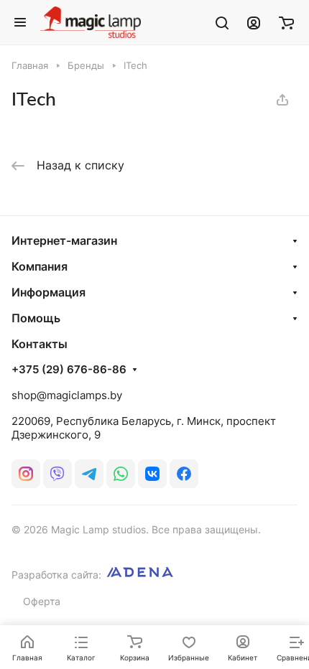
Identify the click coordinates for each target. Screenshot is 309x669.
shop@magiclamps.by (66, 395)
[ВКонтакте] (152, 473)
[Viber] (57, 473)
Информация (48, 292)
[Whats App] (120, 473)
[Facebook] (184, 473)
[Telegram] (89, 473)
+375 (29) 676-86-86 (68, 369)
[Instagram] (25, 473)
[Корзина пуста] (286, 22)
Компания (39, 266)
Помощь (35, 318)
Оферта (41, 601)
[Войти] (253, 22)
